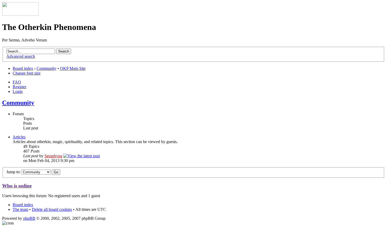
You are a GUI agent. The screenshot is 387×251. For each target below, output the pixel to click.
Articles (19, 137)
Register (19, 87)
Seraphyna (53, 156)
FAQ (17, 82)
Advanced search (20, 56)
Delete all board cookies (52, 209)
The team (20, 209)
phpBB (29, 218)
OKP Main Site (73, 68)
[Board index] (20, 14)
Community (46, 68)
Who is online (17, 186)
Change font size (27, 73)
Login (18, 91)
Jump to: (13, 172)
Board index (23, 68)
